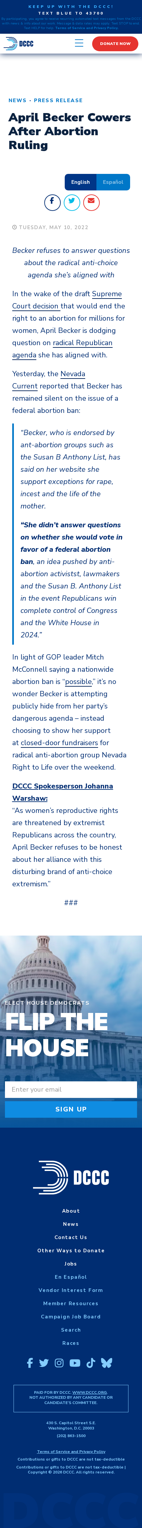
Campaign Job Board (71, 1316)
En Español (71, 1277)
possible (78, 682)
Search (71, 1330)
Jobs (71, 1264)
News (18, 100)
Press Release (58, 100)
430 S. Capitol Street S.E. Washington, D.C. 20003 (71, 1425)
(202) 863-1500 (71, 1435)
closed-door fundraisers (59, 743)
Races (71, 1343)
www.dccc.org (89, 1392)
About (71, 1211)
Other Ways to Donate (71, 1250)
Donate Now (115, 43)
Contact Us (71, 1237)
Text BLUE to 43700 (71, 13)
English (80, 182)
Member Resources (71, 1303)
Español (113, 182)
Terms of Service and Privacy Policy (71, 1451)
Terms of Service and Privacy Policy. (87, 28)
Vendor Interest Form (71, 1290)
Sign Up (71, 1109)
